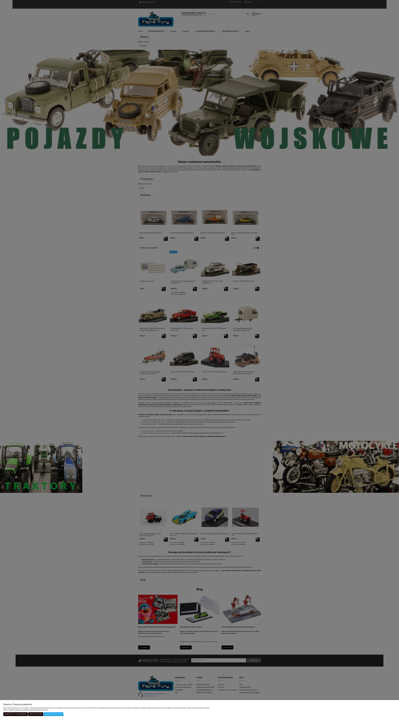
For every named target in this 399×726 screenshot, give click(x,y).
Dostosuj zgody (35, 714)
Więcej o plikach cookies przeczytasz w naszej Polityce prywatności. (25, 710)
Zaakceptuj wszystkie (53, 714)
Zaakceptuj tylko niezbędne (16, 714)
